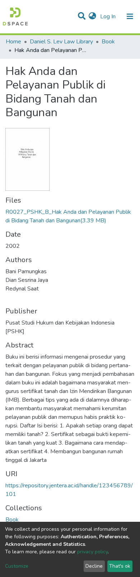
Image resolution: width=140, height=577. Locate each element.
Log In (108, 16)
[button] (92, 16)
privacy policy (92, 551)
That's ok (119, 566)
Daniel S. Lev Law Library (61, 42)
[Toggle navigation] (130, 16)
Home (13, 42)
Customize (16, 566)
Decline (94, 566)
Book (108, 42)
